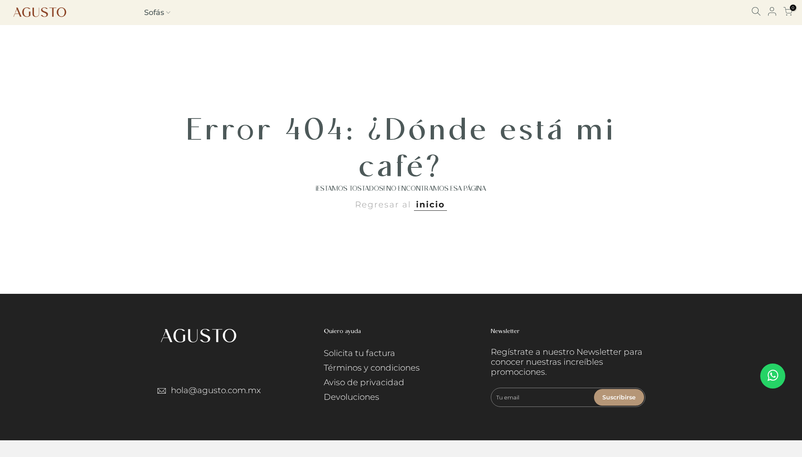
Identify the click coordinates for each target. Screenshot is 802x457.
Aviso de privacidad (364, 382)
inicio (430, 204)
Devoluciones (351, 397)
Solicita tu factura (359, 353)
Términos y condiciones (372, 368)
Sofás (154, 12)
